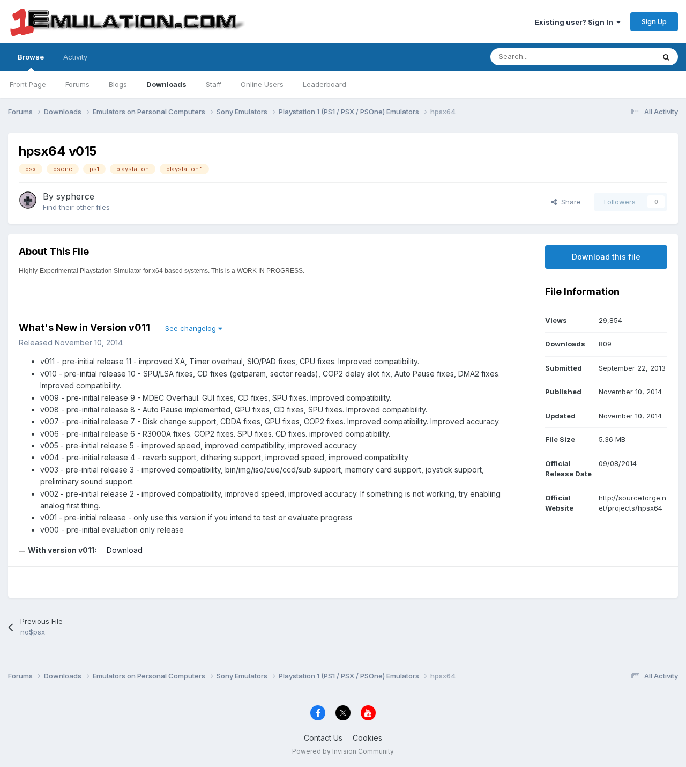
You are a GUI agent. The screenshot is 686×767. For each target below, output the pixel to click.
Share (569, 201)
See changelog (191, 328)
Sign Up (654, 21)
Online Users (262, 84)
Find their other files (76, 207)
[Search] (666, 56)
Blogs (118, 84)
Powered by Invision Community (343, 751)
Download (125, 550)
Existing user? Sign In (575, 22)
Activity (75, 57)
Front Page (28, 84)
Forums (77, 84)
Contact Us (323, 737)
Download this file (606, 256)
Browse (31, 57)
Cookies (367, 737)
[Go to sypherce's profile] (28, 200)
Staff (213, 84)
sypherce (75, 196)
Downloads (166, 84)
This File (626, 57)
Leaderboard (324, 84)
